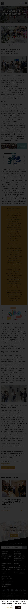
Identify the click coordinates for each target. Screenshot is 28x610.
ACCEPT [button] (18, 607)
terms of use (19, 605)
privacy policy (9, 607)
